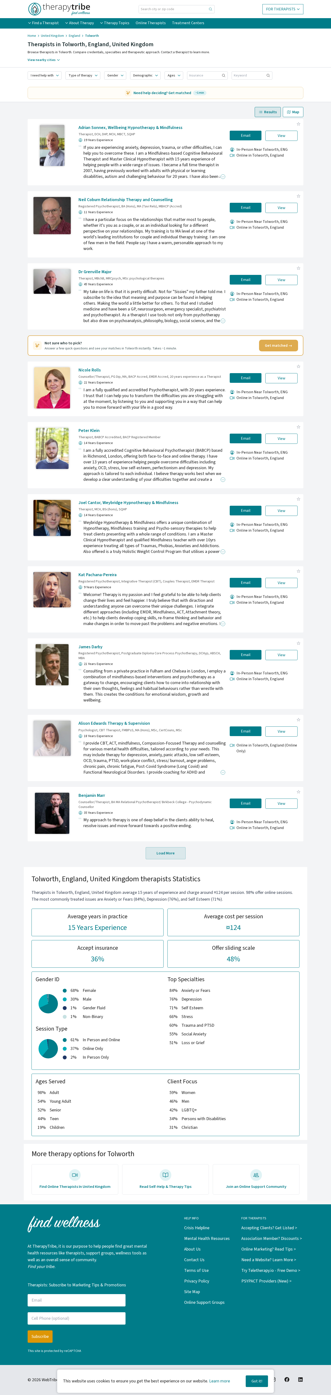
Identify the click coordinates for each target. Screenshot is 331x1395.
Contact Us (194, 1260)
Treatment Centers (188, 23)
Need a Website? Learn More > (268, 1260)
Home (32, 35)
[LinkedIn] (300, 1379)
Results (270, 112)
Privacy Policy (196, 1281)
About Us (192, 1249)
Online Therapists (151, 23)
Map (295, 112)
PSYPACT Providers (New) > (266, 1281)
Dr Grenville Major (95, 272)
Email (246, 135)
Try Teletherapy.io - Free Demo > (270, 1270)
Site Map (192, 1292)
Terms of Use (196, 1270)
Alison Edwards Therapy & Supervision (114, 723)
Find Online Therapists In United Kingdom (74, 1186)
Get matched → (278, 345)
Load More (166, 853)
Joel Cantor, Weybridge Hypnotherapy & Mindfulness (128, 503)
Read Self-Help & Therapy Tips (165, 1186)
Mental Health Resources (207, 1239)
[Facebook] (287, 1379)
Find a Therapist (45, 23)
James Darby (90, 647)
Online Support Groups (204, 1302)
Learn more (219, 1381)
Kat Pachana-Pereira (98, 575)
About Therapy (81, 23)
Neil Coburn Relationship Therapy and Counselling (126, 200)
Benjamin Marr (92, 795)
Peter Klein (89, 431)
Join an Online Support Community (256, 1186)
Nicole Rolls (90, 370)
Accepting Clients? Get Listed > (269, 1228)
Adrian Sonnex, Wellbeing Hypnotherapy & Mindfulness (130, 128)
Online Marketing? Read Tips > (268, 1249)
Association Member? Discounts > (271, 1239)
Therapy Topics (116, 23)
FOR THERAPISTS (280, 9)
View (281, 135)
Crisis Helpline (196, 1228)
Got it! (257, 1381)
